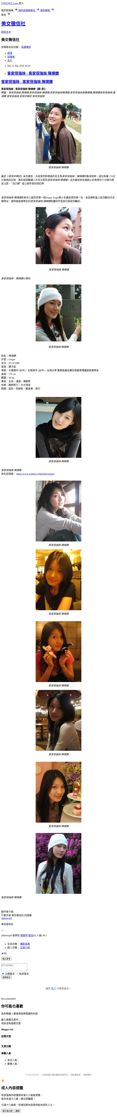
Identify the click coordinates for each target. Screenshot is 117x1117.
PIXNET (35, 1075)
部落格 (11, 57)
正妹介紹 (25, 947)
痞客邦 (24, 935)
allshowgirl (6, 918)
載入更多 (6, 959)
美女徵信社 (13, 23)
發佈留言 (6, 977)
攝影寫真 (25, 944)
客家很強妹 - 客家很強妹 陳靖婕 (33, 73)
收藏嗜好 (26, 47)
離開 (18, 1111)
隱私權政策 (76, 1075)
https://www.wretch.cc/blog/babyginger (35, 474)
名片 (9, 60)
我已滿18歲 (7, 1111)
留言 (30, 935)
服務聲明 (87, 1075)
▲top (4, 953)
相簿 (9, 53)
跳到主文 (6, 32)
